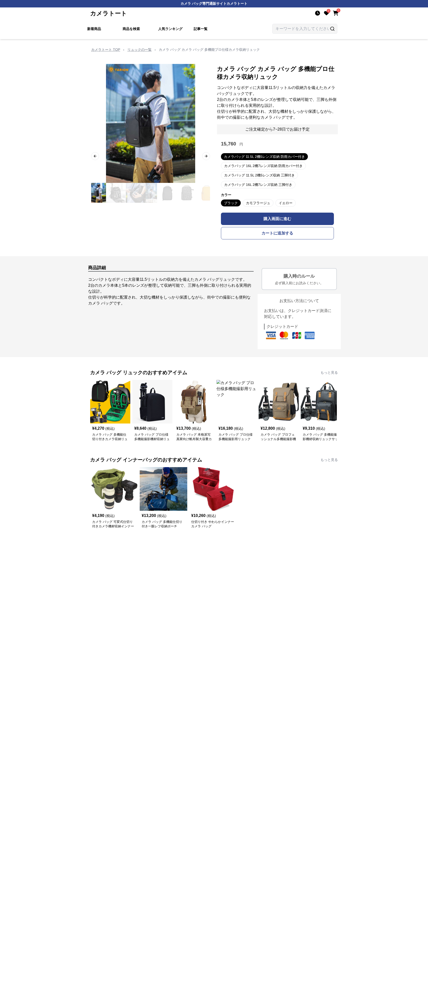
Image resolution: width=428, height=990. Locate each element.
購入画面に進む (277, 219)
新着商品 (94, 29)
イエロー (286, 203)
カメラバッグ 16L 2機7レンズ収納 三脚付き (258, 185)
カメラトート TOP (105, 50)
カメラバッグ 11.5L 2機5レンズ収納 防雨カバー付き (264, 157)
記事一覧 (201, 29)
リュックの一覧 (139, 50)
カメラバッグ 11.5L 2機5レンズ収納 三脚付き (259, 175)
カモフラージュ (258, 203)
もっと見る (329, 372)
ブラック (231, 203)
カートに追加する (277, 233)
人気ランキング (170, 29)
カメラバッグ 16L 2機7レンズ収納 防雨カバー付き (263, 166)
